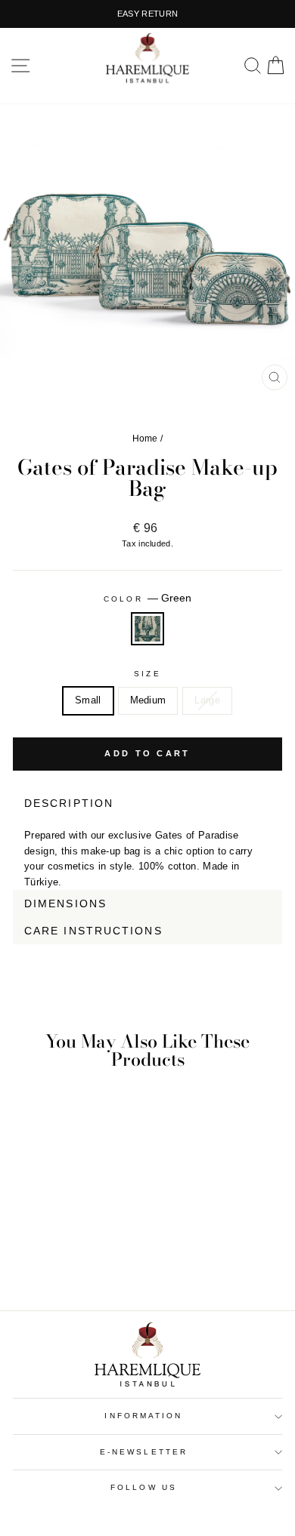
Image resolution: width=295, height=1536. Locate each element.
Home (145, 438)
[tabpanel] (147, 853)
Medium (148, 700)
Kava (272, 953)
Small (88, 700)
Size (147, 673)
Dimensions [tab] (65, 903)
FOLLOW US (143, 1487)
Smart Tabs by (232, 953)
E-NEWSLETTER (144, 1452)
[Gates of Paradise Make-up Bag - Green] (64, 1257)
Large (207, 700)
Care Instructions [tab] (93, 931)
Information (143, 1415)
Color (147, 598)
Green (147, 629)
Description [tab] (68, 803)
